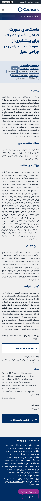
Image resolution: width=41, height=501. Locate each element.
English (30, 2)
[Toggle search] (33, 9)
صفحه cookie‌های (15, 481)
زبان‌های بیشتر (6, 2)
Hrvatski (11, 71)
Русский (22, 71)
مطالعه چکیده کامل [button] (24, 348)
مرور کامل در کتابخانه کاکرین (21, 420)
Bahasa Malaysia (19, 75)
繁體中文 (33, 78)
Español (23, 2)
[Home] (28, 9)
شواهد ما (27, 16)
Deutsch (34, 75)
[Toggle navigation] (3, 9)
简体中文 (21, 78)
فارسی (37, 2)
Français (34, 71)
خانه (36, 16)
